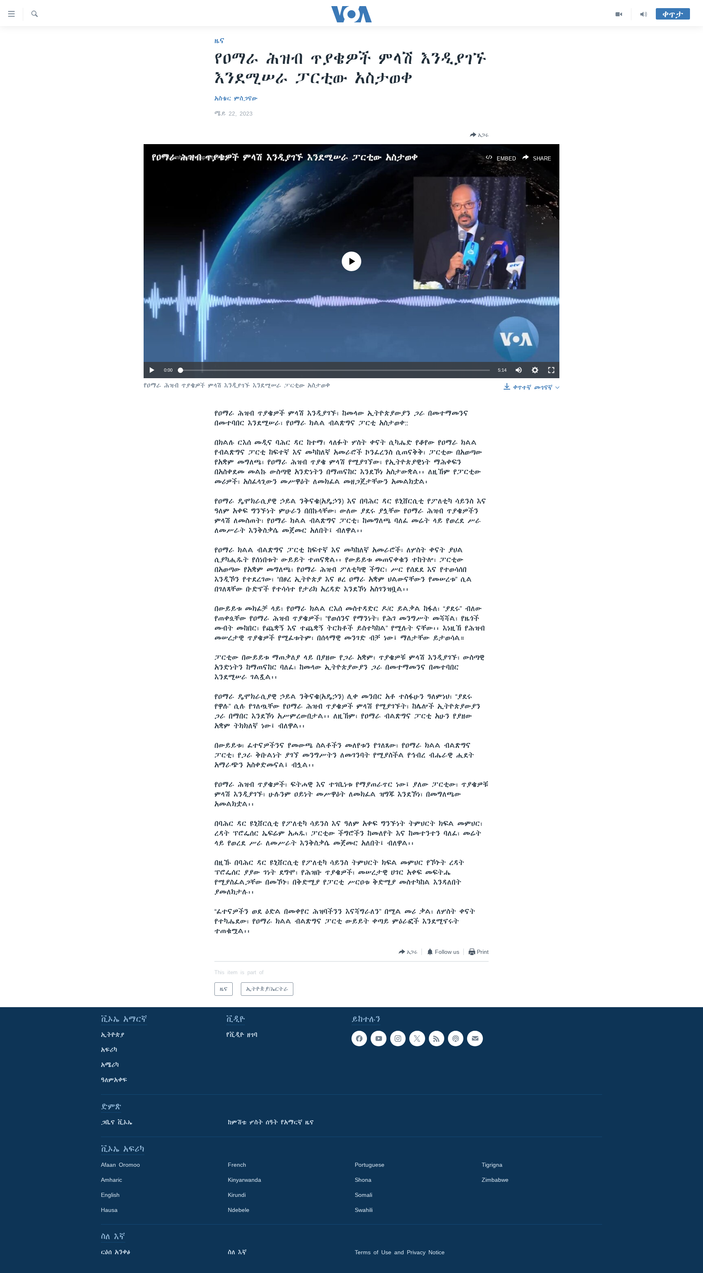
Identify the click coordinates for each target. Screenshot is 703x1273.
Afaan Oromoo (120, 1164)
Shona (363, 1179)
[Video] (619, 14)
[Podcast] (455, 1038)
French (237, 1164)
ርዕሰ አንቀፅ (115, 1252)
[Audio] (643, 14)
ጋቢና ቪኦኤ (116, 1122)
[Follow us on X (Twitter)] (417, 1038)
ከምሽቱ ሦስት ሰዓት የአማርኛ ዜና (271, 1122)
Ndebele (238, 1210)
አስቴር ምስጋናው (236, 98)
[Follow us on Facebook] (359, 1038)
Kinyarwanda (244, 1179)
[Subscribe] (474, 1038)
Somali (363, 1195)
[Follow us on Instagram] (398, 1038)
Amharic (111, 1179)
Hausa (109, 1210)
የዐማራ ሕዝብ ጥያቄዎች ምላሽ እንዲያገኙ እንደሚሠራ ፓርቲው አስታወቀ (285, 157)
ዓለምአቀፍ (114, 1080)
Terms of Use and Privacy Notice (400, 1252)
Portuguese (369, 1164)
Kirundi (237, 1195)
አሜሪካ (110, 1065)
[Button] (479, 135)
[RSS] (436, 1038)
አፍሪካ (109, 1050)
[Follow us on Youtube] (378, 1038)
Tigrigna (492, 1164)
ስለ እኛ (237, 1252)
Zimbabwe (495, 1179)
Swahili (364, 1210)
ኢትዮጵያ (112, 1035)
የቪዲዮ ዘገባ (242, 1035)
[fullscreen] (551, 370)
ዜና (219, 41)
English (110, 1195)
